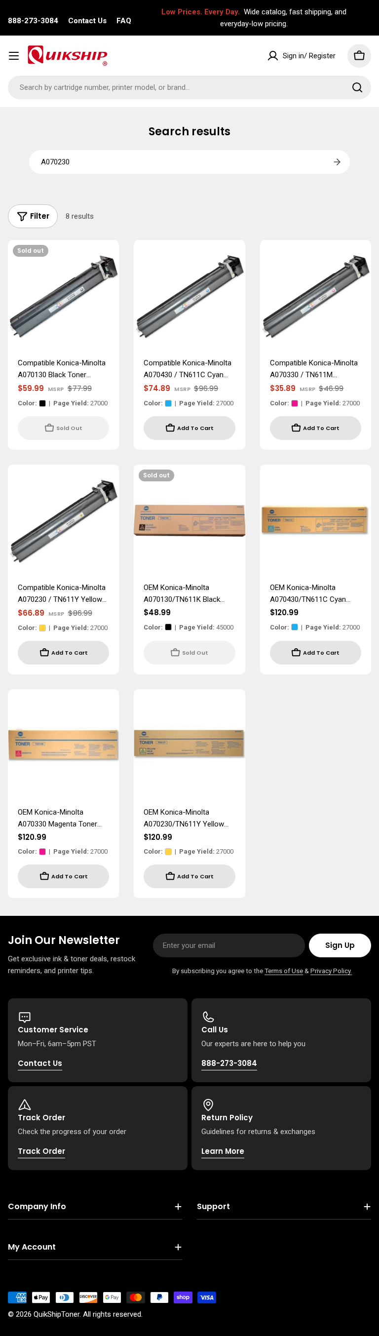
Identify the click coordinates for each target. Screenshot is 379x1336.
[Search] (357, 87)
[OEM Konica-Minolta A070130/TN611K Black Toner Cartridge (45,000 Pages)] (189, 520)
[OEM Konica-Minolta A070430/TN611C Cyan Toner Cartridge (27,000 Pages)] (315, 520)
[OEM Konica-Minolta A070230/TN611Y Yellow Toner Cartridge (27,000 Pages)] (189, 744)
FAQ (123, 20)
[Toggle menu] (14, 56)
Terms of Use (284, 971)
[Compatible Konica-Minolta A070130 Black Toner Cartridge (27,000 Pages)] (63, 295)
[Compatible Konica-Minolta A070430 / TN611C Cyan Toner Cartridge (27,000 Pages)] (189, 295)
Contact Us (87, 20)
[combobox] (189, 87)
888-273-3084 (33, 20)
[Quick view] (104, 262)
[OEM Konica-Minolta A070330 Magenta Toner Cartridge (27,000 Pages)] (63, 744)
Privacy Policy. (331, 971)
